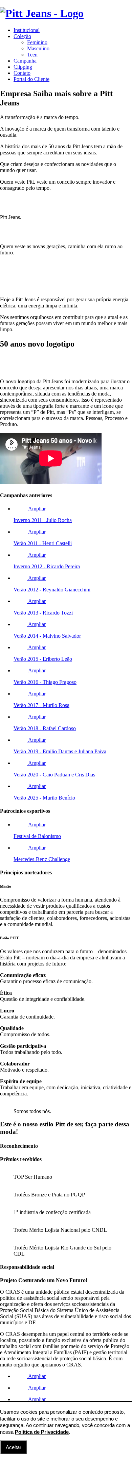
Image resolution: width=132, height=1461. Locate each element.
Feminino (37, 42)
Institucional (27, 30)
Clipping (23, 67)
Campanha (25, 61)
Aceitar (13, 1447)
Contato (22, 73)
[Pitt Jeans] (42, 13)
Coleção (22, 36)
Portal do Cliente (31, 79)
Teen (32, 54)
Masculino (38, 48)
